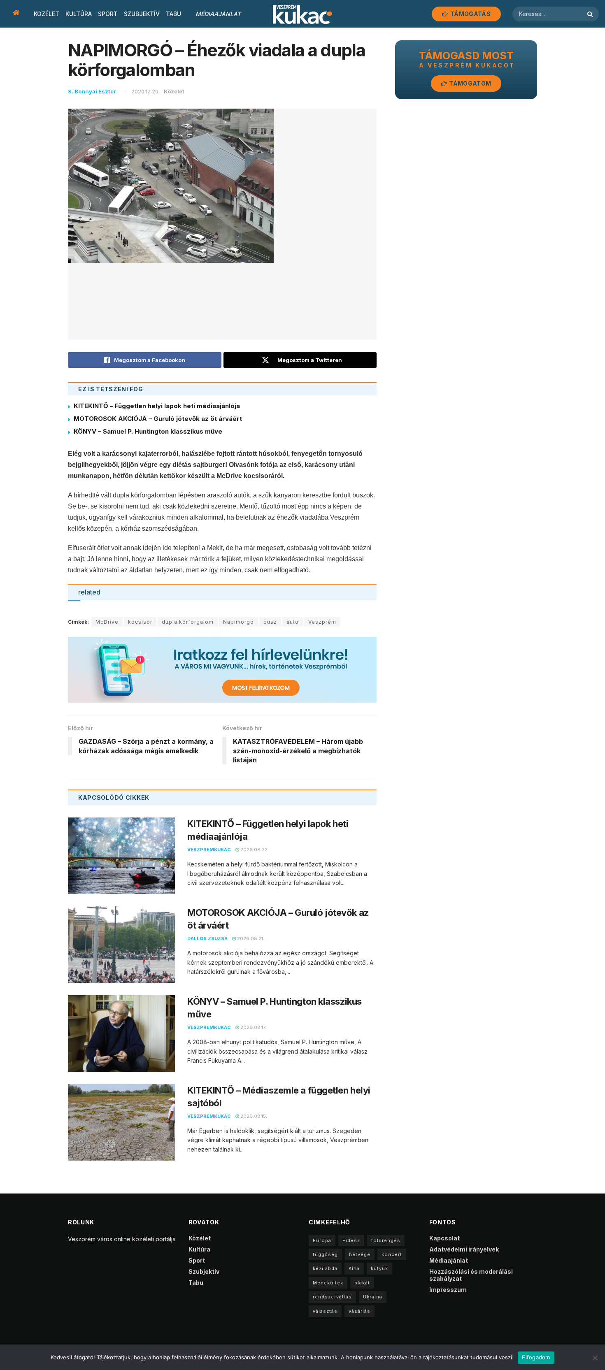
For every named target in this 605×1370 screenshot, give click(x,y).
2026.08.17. (252, 1027)
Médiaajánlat (218, 13)
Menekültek (328, 1283)
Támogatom (469, 83)
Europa (322, 1240)
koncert (392, 1254)
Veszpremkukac (209, 849)
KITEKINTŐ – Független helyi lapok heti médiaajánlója (157, 406)
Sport (108, 13)
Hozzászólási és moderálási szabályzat (471, 1275)
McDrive (107, 622)
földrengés (385, 1240)
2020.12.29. (145, 91)
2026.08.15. (253, 1116)
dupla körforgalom (188, 622)
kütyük (379, 1268)
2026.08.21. (250, 938)
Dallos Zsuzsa (207, 938)
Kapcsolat (444, 1238)
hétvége (359, 1254)
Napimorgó (238, 622)
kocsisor (140, 622)
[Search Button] (591, 14)
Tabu (173, 13)
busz (270, 622)
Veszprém (322, 622)
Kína (354, 1268)
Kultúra (78, 13)
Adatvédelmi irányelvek (464, 1249)
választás (325, 1311)
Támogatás (470, 13)
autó (292, 622)
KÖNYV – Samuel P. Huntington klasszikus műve (148, 431)
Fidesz (351, 1240)
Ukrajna (372, 1297)
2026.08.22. (254, 849)
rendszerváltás (332, 1297)
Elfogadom (536, 1357)
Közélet (46, 13)
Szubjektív (142, 13)
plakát (362, 1283)
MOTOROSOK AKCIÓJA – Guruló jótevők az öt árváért (158, 419)
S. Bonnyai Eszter (92, 91)
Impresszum (448, 1289)
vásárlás (359, 1311)
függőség (325, 1254)
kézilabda (325, 1268)
